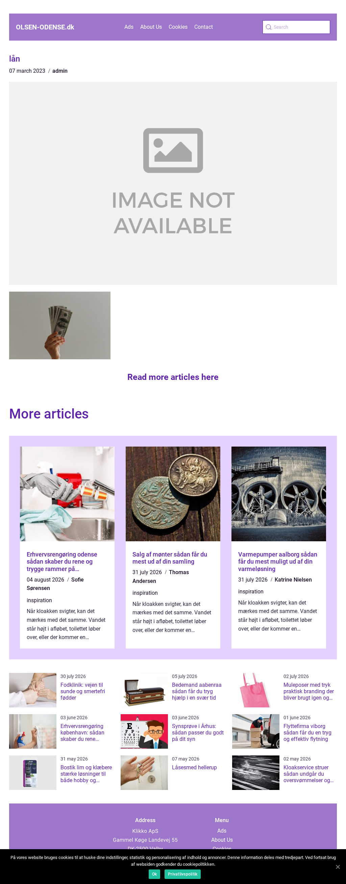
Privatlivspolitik (182, 874)
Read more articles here (173, 377)
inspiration (39, 600)
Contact (203, 27)
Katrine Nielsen (293, 579)
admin (60, 71)
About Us (151, 27)
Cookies (178, 27)
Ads (128, 27)
